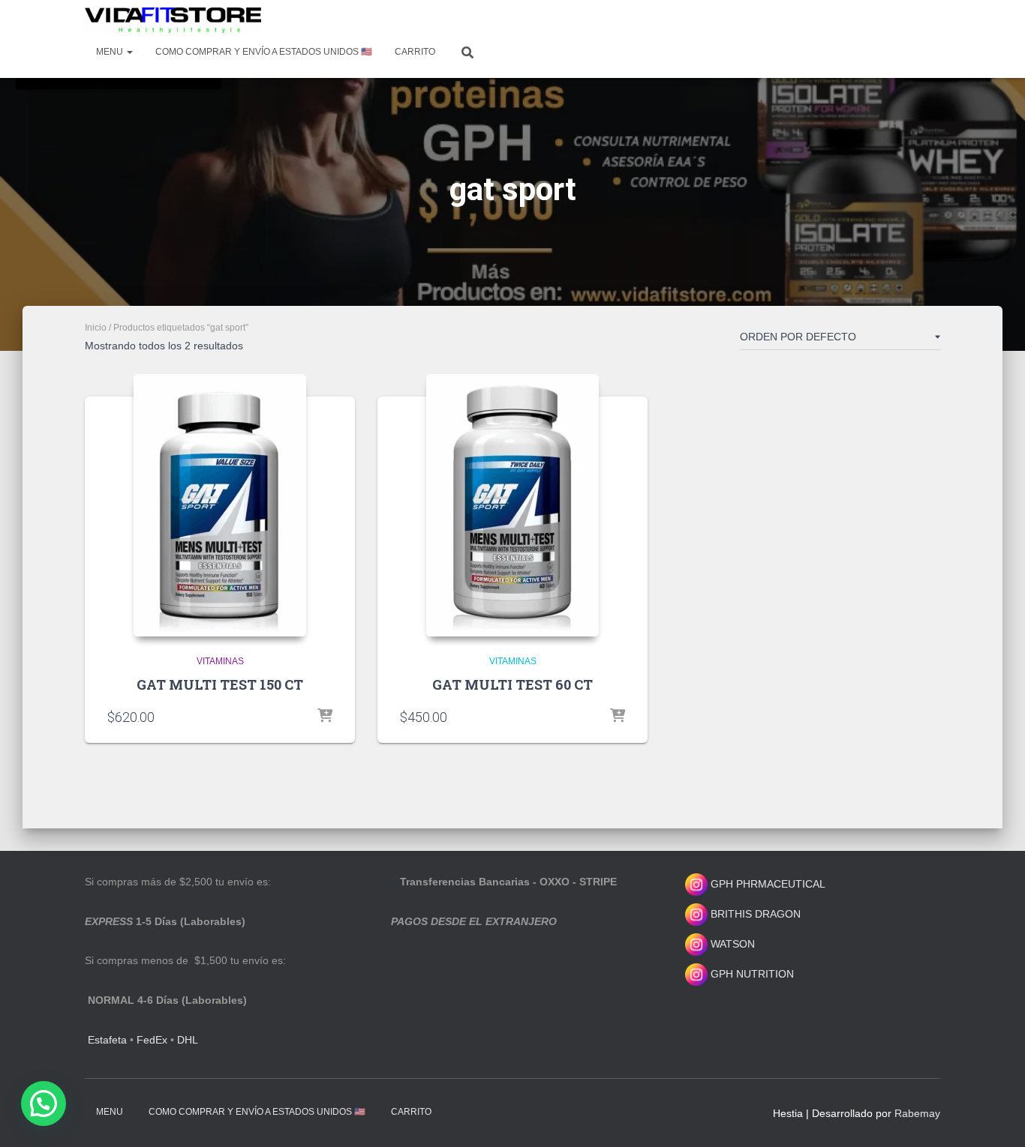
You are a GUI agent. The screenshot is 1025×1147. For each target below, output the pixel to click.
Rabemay (917, 1113)
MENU (110, 51)
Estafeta (107, 1040)
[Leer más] (324, 716)
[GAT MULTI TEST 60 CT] (512, 505)
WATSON (731, 944)
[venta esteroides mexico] (173, 20)
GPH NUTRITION (751, 974)
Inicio (96, 327)
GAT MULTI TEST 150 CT (220, 684)
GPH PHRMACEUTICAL (768, 884)
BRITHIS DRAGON (754, 914)
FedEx (152, 1040)
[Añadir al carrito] (617, 716)
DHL (187, 1040)
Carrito (415, 51)
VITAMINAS (220, 661)
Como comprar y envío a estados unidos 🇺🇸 (263, 51)
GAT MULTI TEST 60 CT (512, 684)
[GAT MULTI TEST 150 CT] (220, 505)
